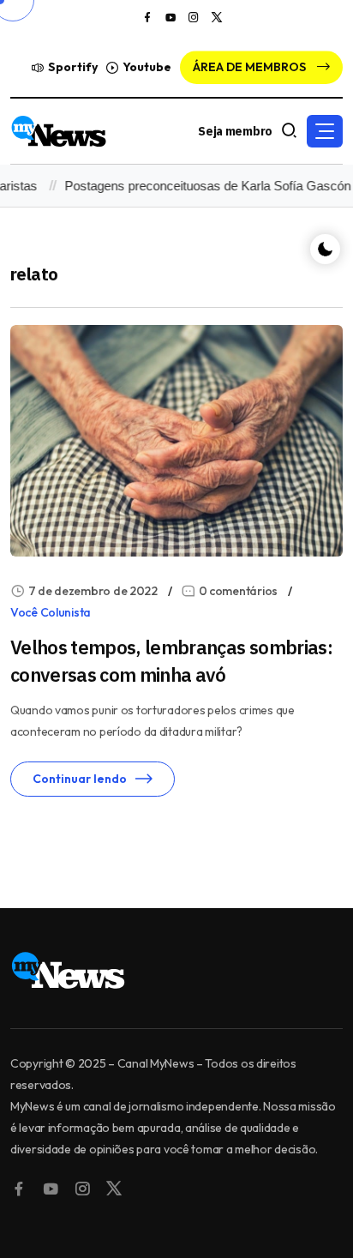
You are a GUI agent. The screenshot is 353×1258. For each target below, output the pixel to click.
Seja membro (235, 131)
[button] (325, 131)
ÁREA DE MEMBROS (250, 67)
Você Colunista (50, 612)
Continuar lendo (80, 778)
